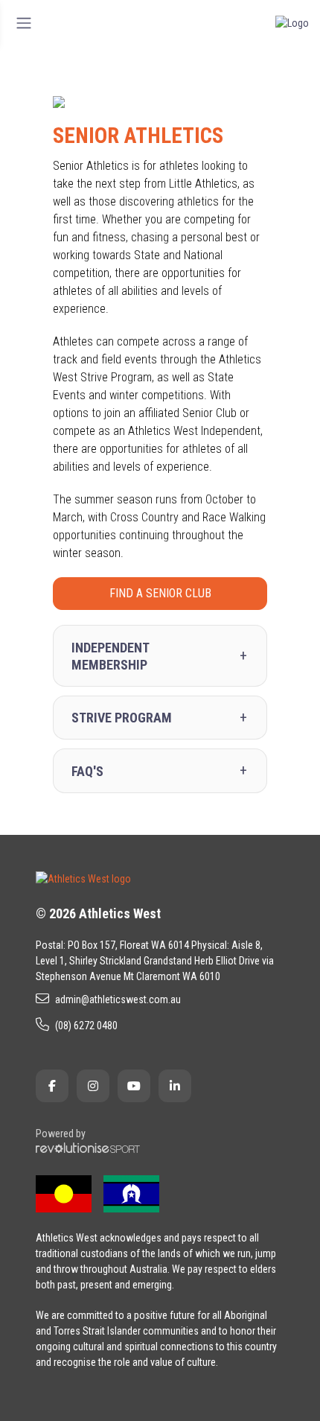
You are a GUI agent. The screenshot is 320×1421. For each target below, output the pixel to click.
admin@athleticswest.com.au (118, 999)
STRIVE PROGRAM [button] (121, 717)
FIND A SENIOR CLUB (160, 593)
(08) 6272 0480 (86, 1025)
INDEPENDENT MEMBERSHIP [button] (110, 656)
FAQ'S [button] (87, 771)
